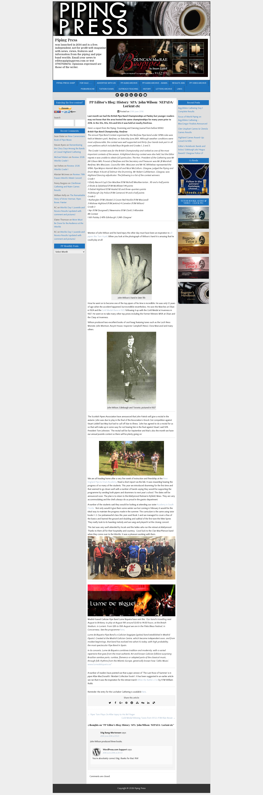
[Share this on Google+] (121, 703)
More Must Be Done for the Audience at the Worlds (68, 223)
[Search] (80, 123)
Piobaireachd (87, 89)
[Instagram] (136, 95)
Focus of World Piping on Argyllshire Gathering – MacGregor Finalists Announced (192, 120)
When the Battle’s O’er (147, 680)
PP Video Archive (197, 83)
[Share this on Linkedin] (148, 703)
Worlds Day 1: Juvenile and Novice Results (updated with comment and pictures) (69, 211)
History (147, 89)
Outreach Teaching (128, 89)
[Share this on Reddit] (132, 703)
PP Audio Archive (129, 83)
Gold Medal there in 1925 (113, 310)
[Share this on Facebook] (115, 703)
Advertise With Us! (106, 83)
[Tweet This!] (110, 703)
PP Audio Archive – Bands (154, 83)
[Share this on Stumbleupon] (137, 703)
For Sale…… (86, 83)
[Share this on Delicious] (153, 703)
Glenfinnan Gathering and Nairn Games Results (67, 186)
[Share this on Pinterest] (126, 703)
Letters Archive (164, 89)
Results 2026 (178, 83)
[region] (157, 58)
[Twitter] (117, 95)
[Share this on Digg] (143, 703)
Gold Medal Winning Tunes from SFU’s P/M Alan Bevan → (148, 718)
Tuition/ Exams (106, 89)
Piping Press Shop (65, 83)
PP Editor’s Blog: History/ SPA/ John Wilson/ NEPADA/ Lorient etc (131, 104)
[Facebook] (122, 95)
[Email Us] (145, 95)
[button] (157, 58)
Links (179, 89)
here (122, 629)
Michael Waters (61, 157)
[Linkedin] (131, 95)
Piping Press (66, 39)
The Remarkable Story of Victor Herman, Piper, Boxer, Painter (69, 199)
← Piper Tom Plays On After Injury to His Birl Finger (111, 714)
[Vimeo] (140, 95)
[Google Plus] (126, 95)
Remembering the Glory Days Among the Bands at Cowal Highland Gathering (69, 148)
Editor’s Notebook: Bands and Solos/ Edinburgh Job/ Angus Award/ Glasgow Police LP (191, 149)
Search (57, 117)
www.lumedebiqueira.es (99, 664)
